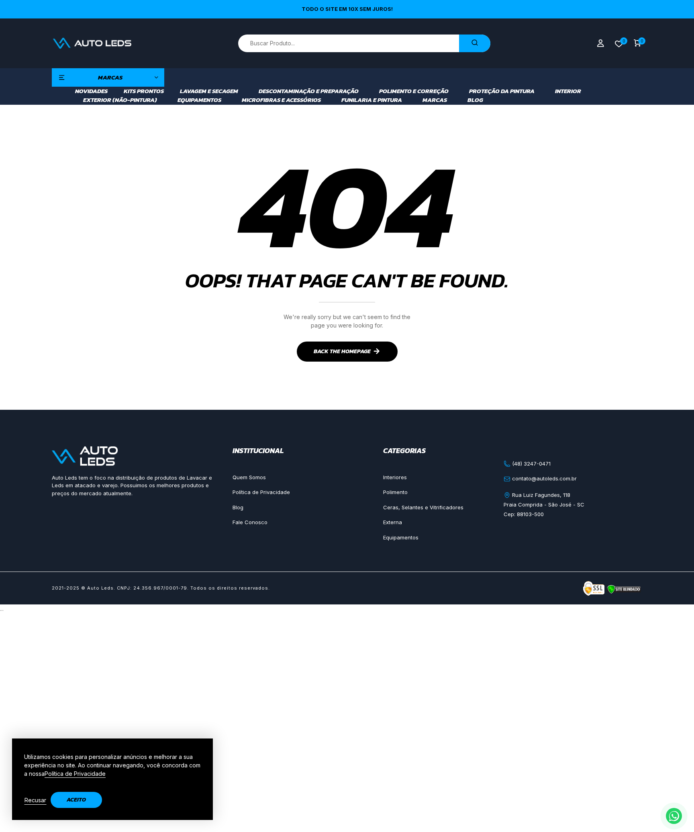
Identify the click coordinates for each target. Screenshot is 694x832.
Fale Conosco (250, 522)
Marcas (435, 100)
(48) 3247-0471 (530, 463)
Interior (568, 91)
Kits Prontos (144, 91)
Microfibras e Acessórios (281, 100)
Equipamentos (199, 100)
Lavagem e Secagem (209, 91)
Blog (475, 100)
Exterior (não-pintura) (120, 100)
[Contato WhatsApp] (674, 816)
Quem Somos (249, 477)
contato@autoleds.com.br (543, 478)
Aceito (76, 799)
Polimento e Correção (414, 91)
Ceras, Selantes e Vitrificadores (423, 507)
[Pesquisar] (474, 43)
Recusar (35, 800)
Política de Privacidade (261, 492)
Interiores (395, 477)
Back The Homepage (342, 351)
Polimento (395, 492)
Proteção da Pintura (502, 91)
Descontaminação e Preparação (309, 91)
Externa (392, 522)
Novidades (91, 91)
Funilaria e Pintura (371, 100)
